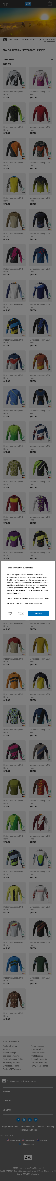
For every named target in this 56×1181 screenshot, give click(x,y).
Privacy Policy (36, 603)
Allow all (38, 613)
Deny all (10, 613)
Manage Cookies (21, 613)
